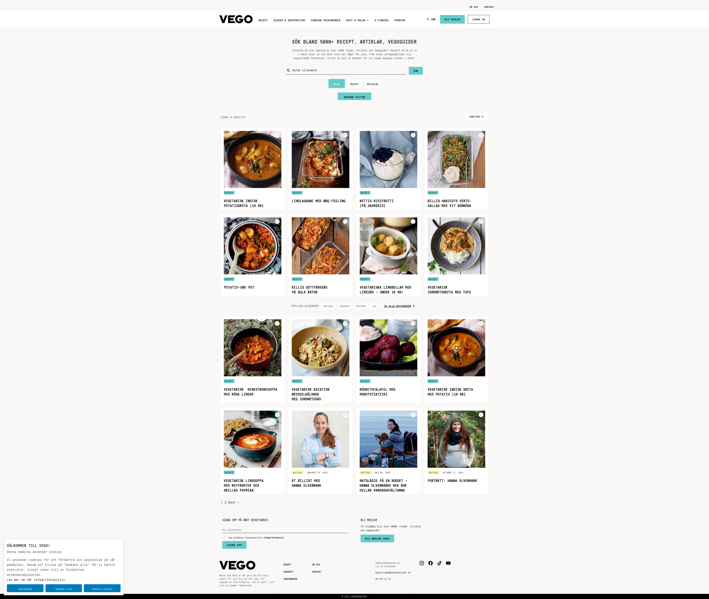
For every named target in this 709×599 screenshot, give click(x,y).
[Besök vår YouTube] (448, 563)
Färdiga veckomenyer (325, 19)
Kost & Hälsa (356, 19)
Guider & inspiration (289, 19)
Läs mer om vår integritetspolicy (36, 578)
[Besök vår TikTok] (439, 563)
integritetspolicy (273, 537)
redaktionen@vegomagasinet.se (392, 572)
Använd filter (354, 96)
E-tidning (381, 19)
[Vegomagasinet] (236, 19)
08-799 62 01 (383, 578)
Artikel (329, 305)
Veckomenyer (290, 578)
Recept (263, 19)
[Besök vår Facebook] (430, 563)
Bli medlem (452, 18)
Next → (233, 501)
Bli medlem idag (377, 537)
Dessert (345, 305)
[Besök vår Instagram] (421, 563)
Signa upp (234, 544)
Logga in (478, 18)
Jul (374, 305)
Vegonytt (289, 571)
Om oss (474, 6)
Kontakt (489, 6)
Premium (399, 19)
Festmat (361, 305)
